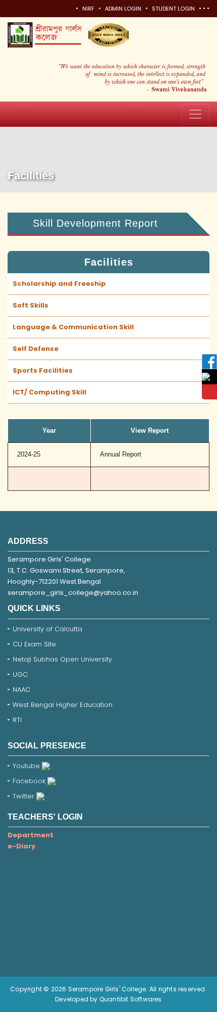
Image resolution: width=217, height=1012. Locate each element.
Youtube (27, 766)
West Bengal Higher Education (63, 705)
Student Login (173, 9)
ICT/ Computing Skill (49, 392)
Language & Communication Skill (73, 327)
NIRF (88, 9)
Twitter (24, 796)
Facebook (30, 781)
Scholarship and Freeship (59, 283)
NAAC (21, 689)
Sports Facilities (43, 370)
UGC (20, 674)
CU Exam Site (34, 644)
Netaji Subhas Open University (62, 659)
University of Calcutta (47, 629)
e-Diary (21, 846)
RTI (17, 720)
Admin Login (123, 9)
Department (30, 835)
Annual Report (120, 454)
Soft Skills (30, 305)
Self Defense (36, 348)
